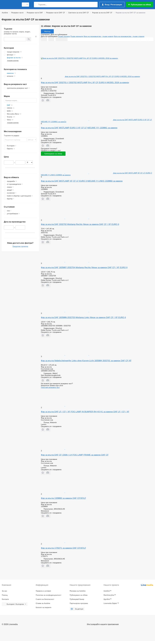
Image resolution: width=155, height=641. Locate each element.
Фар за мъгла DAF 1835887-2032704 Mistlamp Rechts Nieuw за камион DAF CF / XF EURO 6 (84, 267)
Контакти (5, 599)
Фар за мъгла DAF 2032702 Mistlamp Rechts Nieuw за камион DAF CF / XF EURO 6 (80, 224)
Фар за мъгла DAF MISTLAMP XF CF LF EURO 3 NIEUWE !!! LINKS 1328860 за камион (82, 181)
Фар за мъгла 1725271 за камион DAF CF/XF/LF (63, 548)
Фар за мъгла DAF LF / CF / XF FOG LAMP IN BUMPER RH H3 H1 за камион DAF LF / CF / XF (85, 412)
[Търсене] (36, 4)
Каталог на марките (43, 607)
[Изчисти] (36, 36)
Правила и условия (43, 591)
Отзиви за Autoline (43, 603)
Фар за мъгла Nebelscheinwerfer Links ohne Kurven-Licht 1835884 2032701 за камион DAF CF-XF (86, 360)
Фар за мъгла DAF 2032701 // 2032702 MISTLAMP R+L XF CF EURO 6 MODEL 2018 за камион (85, 82)
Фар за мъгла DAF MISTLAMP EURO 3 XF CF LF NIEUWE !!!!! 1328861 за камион (79, 128)
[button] (43, 100)
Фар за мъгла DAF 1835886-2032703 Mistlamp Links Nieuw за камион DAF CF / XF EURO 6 (83, 317)
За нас (4, 591)
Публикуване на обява (53, 154)
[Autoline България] (10, 4)
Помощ (5, 595)
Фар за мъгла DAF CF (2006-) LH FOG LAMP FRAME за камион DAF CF (74, 455)
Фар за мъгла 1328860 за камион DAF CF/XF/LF (63, 498)
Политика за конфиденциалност (48, 595)
